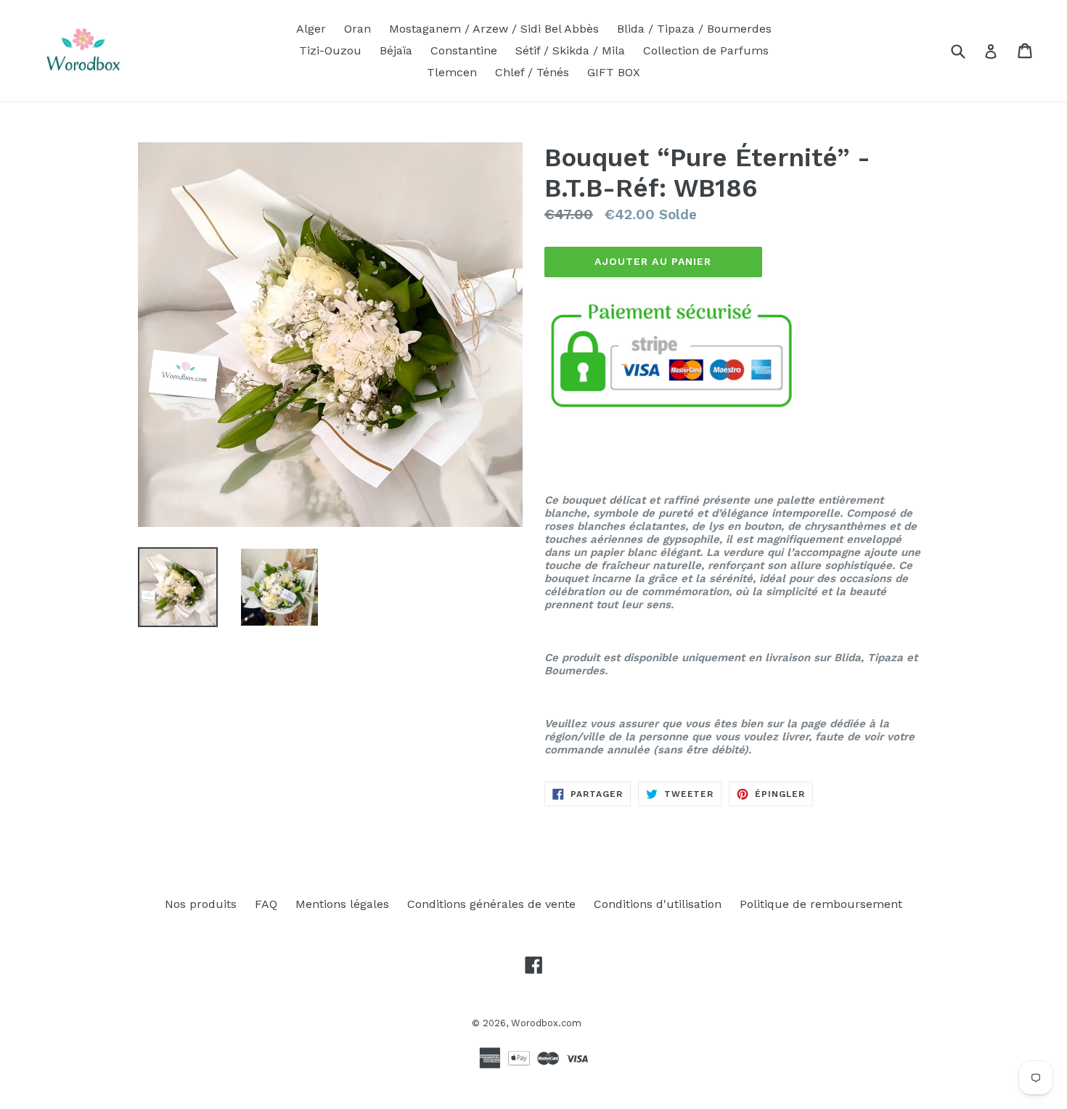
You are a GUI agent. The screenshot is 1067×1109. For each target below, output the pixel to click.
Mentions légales (342, 904)
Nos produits (201, 904)
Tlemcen (452, 72)
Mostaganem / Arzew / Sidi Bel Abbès (494, 29)
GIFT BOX (613, 72)
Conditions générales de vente (491, 904)
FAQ (266, 904)
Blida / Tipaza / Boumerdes (694, 29)
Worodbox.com (546, 1023)
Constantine (463, 50)
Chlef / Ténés (532, 72)
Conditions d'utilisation (657, 904)
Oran (357, 29)
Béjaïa (396, 50)
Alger (311, 29)
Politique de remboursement (821, 904)
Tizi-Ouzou (330, 50)
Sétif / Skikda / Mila (570, 50)
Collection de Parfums (706, 50)
